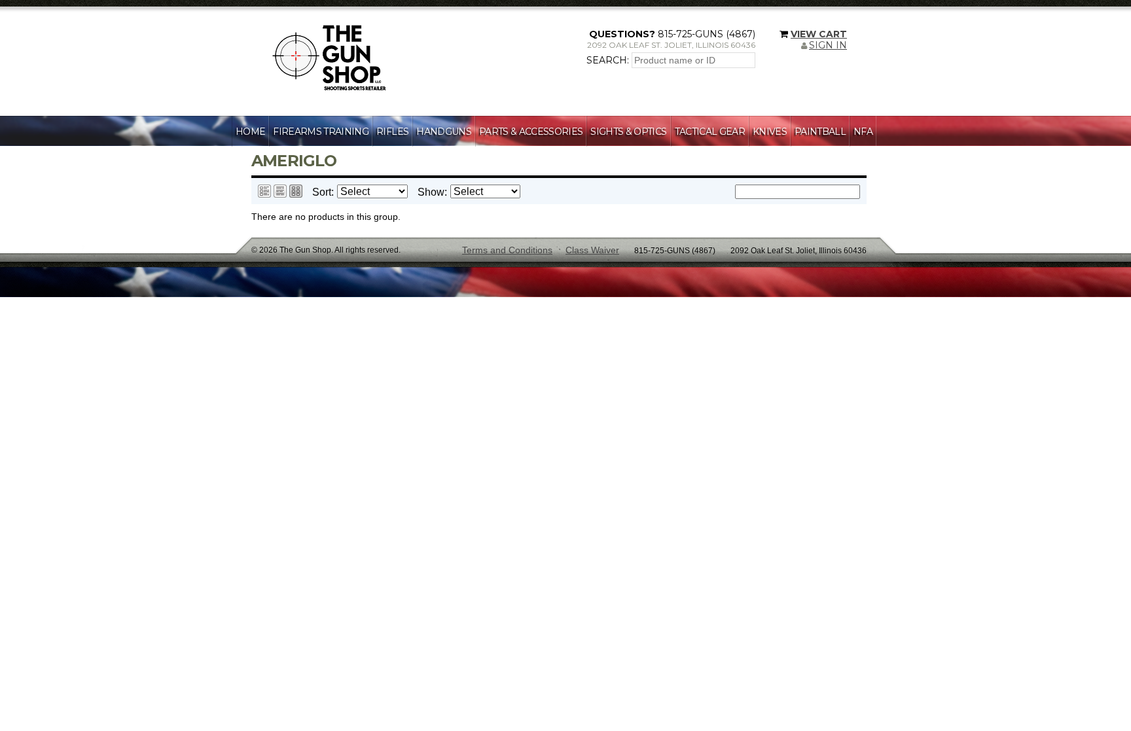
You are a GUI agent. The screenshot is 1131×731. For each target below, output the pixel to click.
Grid (295, 191)
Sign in (828, 45)
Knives (770, 131)
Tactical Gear (710, 131)
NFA (862, 131)
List (280, 191)
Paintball (820, 131)
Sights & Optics (628, 131)
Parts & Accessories (531, 131)
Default (264, 191)
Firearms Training (320, 131)
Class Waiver (592, 250)
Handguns (443, 131)
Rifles (392, 131)
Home (250, 131)
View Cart (819, 34)
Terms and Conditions (507, 250)
